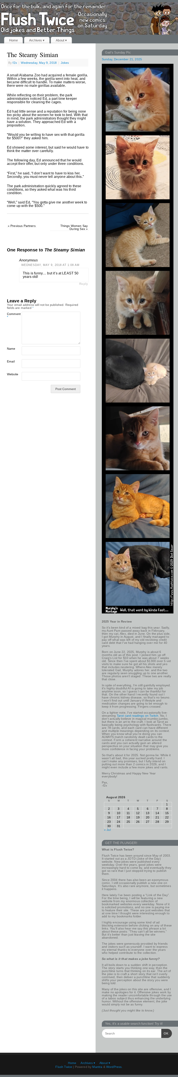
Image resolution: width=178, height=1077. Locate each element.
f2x (15, 62)
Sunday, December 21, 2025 (122, 59)
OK (164, 1033)
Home (13, 40)
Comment (10, 315)
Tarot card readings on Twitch (137, 715)
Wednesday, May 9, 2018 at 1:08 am (50, 265)
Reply (83, 283)
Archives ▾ (37, 40)
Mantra (97, 1067)
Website (10, 374)
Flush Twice (63, 1067)
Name (10, 348)
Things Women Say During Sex (74, 227)
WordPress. (114, 1067)
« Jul (107, 829)
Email (10, 361)
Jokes (65, 62)
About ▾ (61, 40)
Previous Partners (22, 226)
